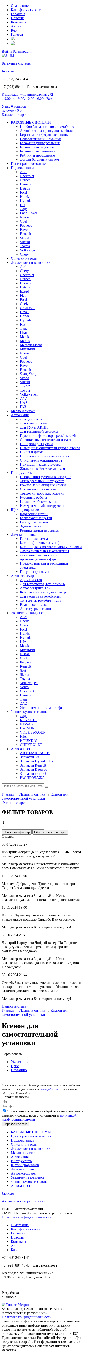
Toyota (25, 246)
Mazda (25, 337)
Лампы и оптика (23, 534)
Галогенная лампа (34, 539)
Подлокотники (22, 168)
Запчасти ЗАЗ (30, 757)
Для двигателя (31, 419)
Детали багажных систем (39, 159)
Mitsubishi (27, 349)
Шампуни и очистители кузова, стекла (50, 448)
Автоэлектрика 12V (35, 588)
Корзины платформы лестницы (44, 135)
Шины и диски (31, 452)
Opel (23, 221)
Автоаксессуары (23, 576)
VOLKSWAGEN (33, 732)
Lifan (24, 332)
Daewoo (26, 184)
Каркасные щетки (34, 514)
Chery (24, 254)
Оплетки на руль (24, 258)
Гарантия (18, 14)
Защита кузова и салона (29, 712)
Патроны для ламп (34, 572)
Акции (16, 26)
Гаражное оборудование (38, 501)
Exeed (24, 291)
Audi (23, 172)
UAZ (24, 403)
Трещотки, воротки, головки (42, 493)
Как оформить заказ (26, 10)
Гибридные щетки (34, 522)
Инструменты (21, 473)
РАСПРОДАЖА (32, 778)
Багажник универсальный (40, 143)
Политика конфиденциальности (26, 1217)
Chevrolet (27, 176)
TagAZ (25, 386)
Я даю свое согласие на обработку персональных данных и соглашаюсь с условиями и (42, 1115)
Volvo (24, 687)
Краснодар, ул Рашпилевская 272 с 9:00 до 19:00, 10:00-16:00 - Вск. (27, 96)
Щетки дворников (25, 510)
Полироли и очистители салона (44, 456)
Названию (19, 1070)
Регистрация (22, 51)
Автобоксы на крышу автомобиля (46, 131)
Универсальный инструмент (42, 481)
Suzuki (25, 242)
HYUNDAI (28, 740)
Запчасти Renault (33, 765)
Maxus (25, 341)
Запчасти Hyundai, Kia (37, 761)
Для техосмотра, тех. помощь (42, 584)
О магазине (20, 6)
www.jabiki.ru (49, 1089)
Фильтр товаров (14, 803)
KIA (23, 642)
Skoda (24, 238)
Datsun (25, 188)
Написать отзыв (14, 1006)
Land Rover (28, 213)
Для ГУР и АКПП (34, 427)
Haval (24, 312)
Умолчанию (20, 1062)
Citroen (25, 180)
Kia (22, 205)
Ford (23, 192)
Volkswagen (29, 250)
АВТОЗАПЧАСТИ (35, 753)
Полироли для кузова (36, 444)
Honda (25, 196)
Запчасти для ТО (33, 773)
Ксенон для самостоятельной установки (51, 547)
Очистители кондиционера (41, 460)
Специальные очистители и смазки (47, 440)
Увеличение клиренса (27, 613)
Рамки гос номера (34, 604)
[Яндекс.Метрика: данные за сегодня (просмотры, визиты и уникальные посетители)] (16, 1305)
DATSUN (27, 728)
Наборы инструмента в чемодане (45, 477)
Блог (14, 30)
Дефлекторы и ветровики (30, 262)
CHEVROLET (31, 745)
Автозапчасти (21, 749)
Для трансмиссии (33, 423)
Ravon (24, 229)
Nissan (25, 217)
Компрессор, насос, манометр (43, 592)
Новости (17, 18)
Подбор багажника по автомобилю (47, 126)
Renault (25, 234)
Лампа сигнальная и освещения (44, 551)
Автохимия (20, 415)
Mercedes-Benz (31, 345)
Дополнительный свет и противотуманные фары (39, 557)
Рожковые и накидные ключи (43, 485)
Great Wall (27, 308)
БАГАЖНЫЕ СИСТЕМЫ (31, 122)
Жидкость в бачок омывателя (42, 468)
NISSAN (26, 724)
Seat (23, 670)
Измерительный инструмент (42, 506)
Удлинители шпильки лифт (41, 708)
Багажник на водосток (37, 147)
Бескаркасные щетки (36, 518)
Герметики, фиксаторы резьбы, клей (48, 436)
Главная (8, 794)
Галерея (17, 34)
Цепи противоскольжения (31, 164)
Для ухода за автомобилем (40, 596)
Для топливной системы (39, 431)
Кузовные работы (33, 497)
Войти (7, 51)
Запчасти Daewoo (33, 769)
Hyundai (26, 201)
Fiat (22, 295)
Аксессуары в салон (35, 609)
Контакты (18, 22)
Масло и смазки (23, 411)
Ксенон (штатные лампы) (39, 543)
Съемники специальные (38, 489)
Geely (24, 304)
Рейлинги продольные (37, 155)
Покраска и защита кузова (40, 464)
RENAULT (28, 720)
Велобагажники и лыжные (40, 139)
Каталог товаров (14, 115)
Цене (15, 1066)
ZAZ (23, 398)
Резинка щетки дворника (39, 530)
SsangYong (28, 374)
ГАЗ (23, 407)
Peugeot (26, 225)
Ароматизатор (31, 580)
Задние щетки (30, 526)
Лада (23, 209)
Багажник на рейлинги (38, 151)
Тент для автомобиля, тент (40, 600)
